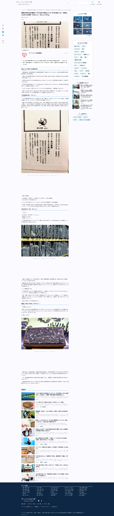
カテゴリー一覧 (31, 504)
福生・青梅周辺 (81, 495)
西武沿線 (24, 493)
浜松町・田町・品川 (40, 490)
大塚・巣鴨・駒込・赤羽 (69, 490)
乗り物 (82, 51)
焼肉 (81, 57)
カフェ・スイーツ (77, 54)
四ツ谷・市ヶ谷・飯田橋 (69, 489)
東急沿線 (52, 492)
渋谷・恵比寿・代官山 (54, 487)
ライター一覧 (46, 504)
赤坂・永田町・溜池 (54, 489)
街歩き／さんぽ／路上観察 (85, 119)
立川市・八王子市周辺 (68, 495)
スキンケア (76, 68)
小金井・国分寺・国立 (83, 493)
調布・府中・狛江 (26, 495)
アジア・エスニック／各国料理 (80, 62)
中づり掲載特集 (85, 76)
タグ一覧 (39, 504)
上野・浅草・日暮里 (26, 490)
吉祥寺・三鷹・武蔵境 (68, 493)
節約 (89, 73)
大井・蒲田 (39, 492)
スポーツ (85, 117)
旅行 (83, 49)
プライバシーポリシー (45, 506)
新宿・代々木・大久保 (68, 487)
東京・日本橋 (39, 487)
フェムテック (83, 73)
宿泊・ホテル (77, 46)
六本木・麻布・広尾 (40, 489)
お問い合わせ (54, 506)
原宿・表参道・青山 (26, 489)
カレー (75, 65)
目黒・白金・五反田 (54, 490)
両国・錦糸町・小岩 (82, 490)
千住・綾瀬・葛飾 (54, 493)
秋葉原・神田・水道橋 (83, 489)
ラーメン (76, 57)
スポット (84, 46)
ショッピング (77, 49)
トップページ (23, 10)
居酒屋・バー (86, 54)
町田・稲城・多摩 (40, 495)
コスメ (75, 70)
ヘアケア (81, 70)
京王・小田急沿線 (68, 492)
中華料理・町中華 (77, 60)
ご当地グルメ (82, 65)
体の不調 (87, 70)
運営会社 (36, 506)
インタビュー (77, 76)
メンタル (76, 73)
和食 (85, 57)
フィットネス (83, 68)
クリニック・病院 (77, 117)
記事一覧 (23, 504)
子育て (75, 119)
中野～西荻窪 (81, 492)
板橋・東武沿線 (39, 493)
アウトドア (76, 51)
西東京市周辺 (53, 495)
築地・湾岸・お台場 (26, 492)
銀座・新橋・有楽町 (26, 487)
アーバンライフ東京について (26, 506)
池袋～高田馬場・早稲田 (83, 487)
